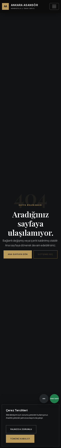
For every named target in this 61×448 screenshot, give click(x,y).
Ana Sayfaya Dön (18, 254)
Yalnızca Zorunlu (21, 429)
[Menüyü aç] (54, 6)
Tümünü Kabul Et (20, 438)
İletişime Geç (45, 254)
